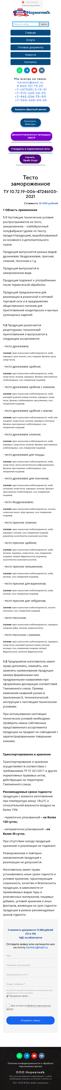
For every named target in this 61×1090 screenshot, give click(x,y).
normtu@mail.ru (37, 947)
